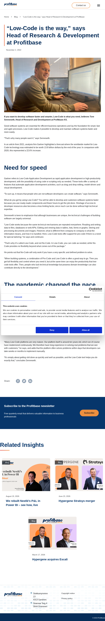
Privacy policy (66, 598)
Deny (52, 330)
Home (6, 17)
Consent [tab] (18, 297)
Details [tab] (52, 297)
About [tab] (87, 297)
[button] (98, 5)
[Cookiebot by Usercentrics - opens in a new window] (91, 290)
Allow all (86, 330)
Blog (16, 17)
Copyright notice (68, 593)
